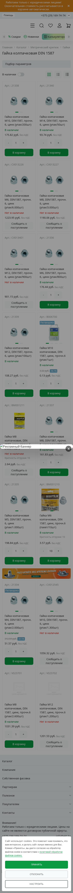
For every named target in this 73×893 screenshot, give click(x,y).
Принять (36, 864)
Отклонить (36, 874)
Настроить (36, 884)
